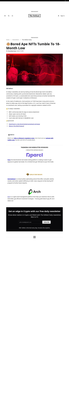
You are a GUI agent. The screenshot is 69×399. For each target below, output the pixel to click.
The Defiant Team (12, 51)
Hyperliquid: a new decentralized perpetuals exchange (24, 124)
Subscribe (46, 222)
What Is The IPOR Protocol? (16, 126)
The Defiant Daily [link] (27, 40)
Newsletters (15, 40)
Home (8, 40)
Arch (9, 196)
